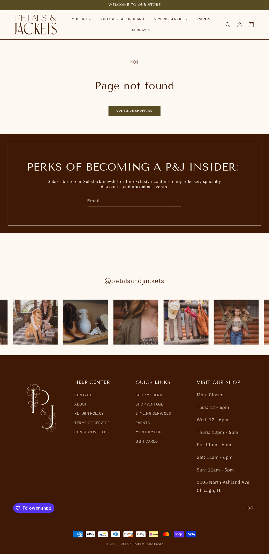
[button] (81, 19)
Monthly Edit (149, 432)
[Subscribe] (176, 201)
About (80, 404)
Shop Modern (149, 395)
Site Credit (155, 544)
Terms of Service (92, 422)
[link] (34, 322)
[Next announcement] (254, 5)
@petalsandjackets (134, 281)
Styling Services (153, 413)
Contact (83, 395)
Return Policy (89, 413)
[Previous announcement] (15, 5)
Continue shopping (134, 110)
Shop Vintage (149, 404)
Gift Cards (147, 441)
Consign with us (91, 432)
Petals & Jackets (132, 544)
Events (143, 422)
